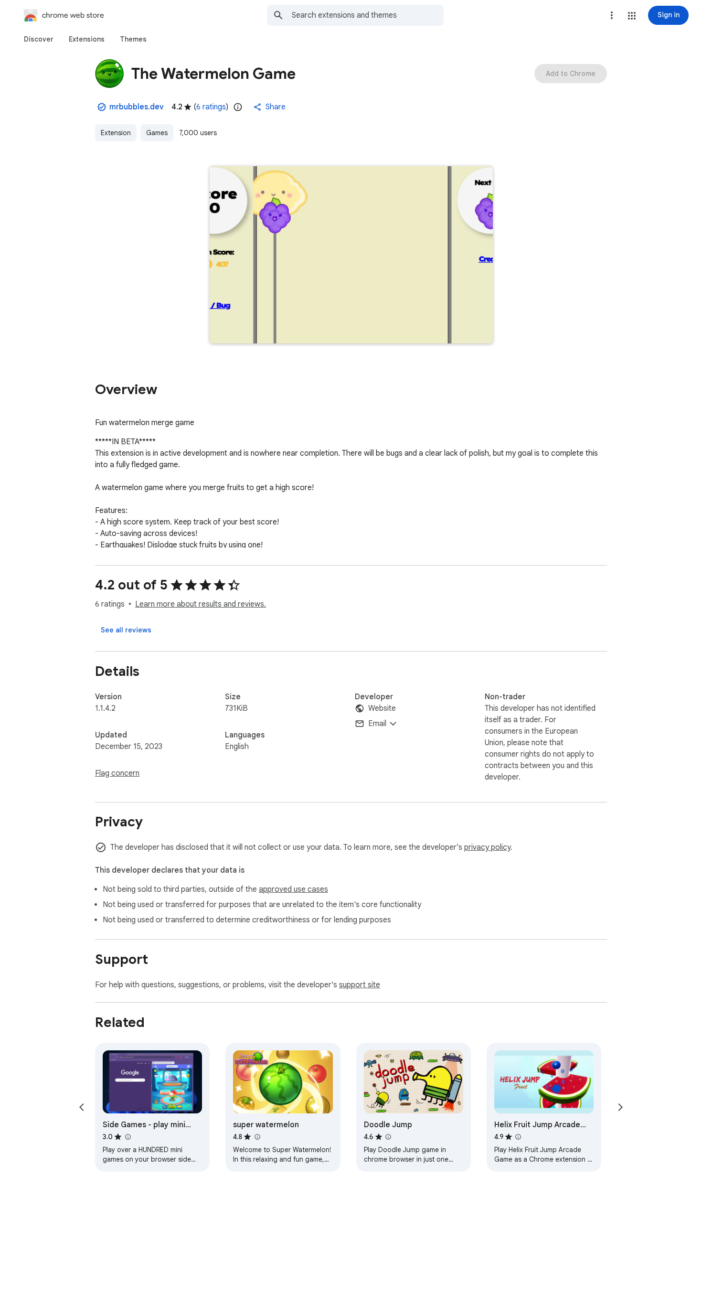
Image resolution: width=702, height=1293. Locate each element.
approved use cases (293, 889)
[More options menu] (611, 15)
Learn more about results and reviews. (200, 604)
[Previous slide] (81, 1107)
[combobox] (368, 15)
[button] (631, 15)
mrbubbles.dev (136, 107)
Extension (116, 132)
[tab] (38, 39)
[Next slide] (620, 1107)
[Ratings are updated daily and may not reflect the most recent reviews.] (237, 107)
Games (157, 132)
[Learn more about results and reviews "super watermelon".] (256, 1136)
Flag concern (117, 773)
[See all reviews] (126, 630)
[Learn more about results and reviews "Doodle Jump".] (388, 1136)
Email (377, 723)
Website (382, 708)
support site (359, 985)
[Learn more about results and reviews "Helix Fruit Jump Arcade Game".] (518, 1136)
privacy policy (487, 847)
